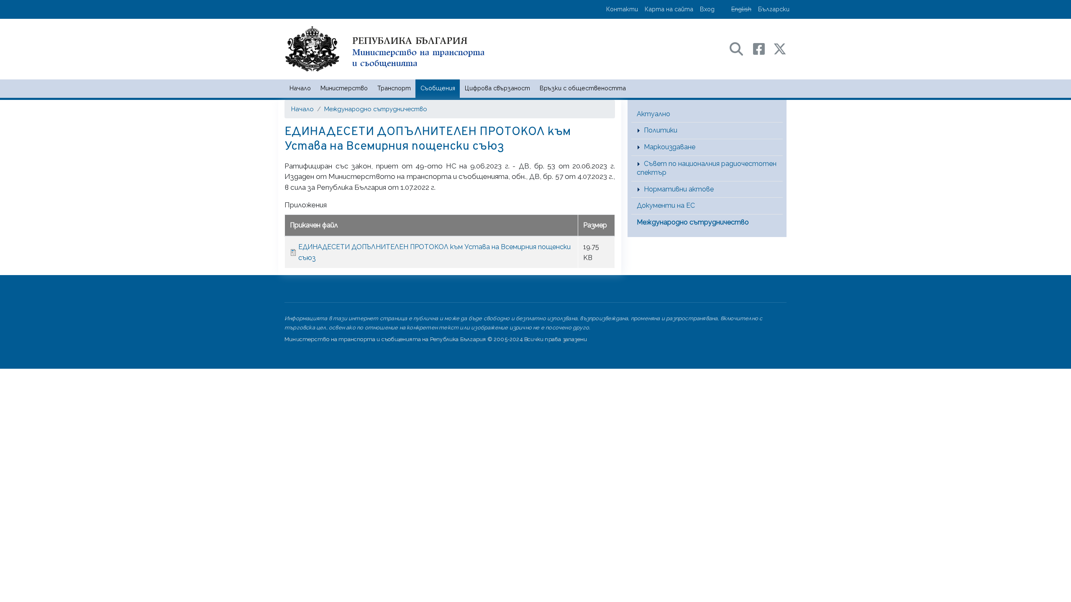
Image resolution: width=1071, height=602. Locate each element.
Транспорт (394, 88)
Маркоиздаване (669, 147)
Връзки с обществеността (583, 88)
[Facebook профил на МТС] (763, 48)
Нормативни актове (679, 189)
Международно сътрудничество (375, 108)
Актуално (653, 114)
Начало (300, 88)
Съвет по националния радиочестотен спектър (706, 168)
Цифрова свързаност (497, 88)
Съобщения (437, 88)
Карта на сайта (669, 9)
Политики (660, 130)
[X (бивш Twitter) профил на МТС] (780, 48)
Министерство (344, 88)
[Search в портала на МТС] (740, 48)
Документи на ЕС (666, 205)
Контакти (622, 9)
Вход (707, 9)
